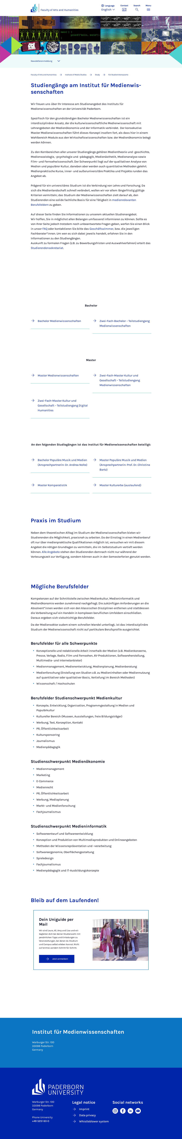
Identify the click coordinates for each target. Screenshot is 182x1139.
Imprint (84, 1109)
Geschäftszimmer (101, 228)
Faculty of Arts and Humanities (59, 9)
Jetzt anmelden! (60, 959)
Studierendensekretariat (47, 248)
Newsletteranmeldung (41, 61)
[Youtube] (138, 1110)
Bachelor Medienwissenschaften (59, 321)
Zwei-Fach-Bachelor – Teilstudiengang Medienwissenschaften (125, 323)
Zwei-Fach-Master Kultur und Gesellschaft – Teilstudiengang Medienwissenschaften (120, 380)
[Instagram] (115, 1110)
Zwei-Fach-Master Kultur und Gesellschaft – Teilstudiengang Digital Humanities (63, 405)
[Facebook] (123, 1110)
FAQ (44, 228)
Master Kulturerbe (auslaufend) (120, 485)
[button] (109, 8)
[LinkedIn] (130, 1110)
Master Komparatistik (52, 485)
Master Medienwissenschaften (58, 375)
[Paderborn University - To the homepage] (34, 8)
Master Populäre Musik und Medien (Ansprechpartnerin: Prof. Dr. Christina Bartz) (125, 464)
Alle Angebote (51, 552)
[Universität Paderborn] (91, 1086)
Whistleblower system (94, 1121)
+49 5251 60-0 (40, 1121)
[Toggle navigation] (58, 61)
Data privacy (87, 1115)
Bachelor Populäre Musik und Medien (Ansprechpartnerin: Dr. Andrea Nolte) (62, 462)
